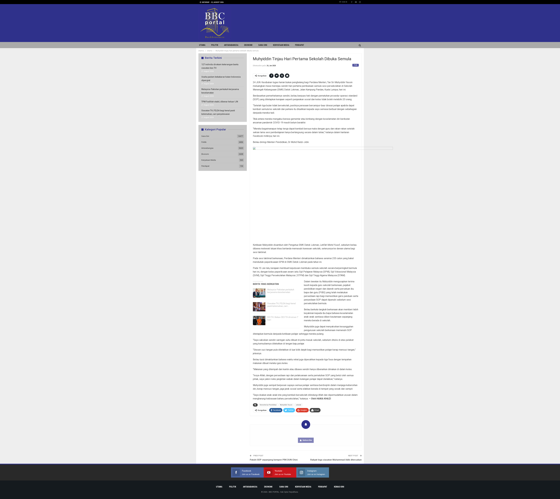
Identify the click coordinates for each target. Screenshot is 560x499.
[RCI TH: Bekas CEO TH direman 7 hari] (259, 320)
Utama (202, 45)
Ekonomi (248, 45)
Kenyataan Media (281, 45)
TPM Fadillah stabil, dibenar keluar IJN (219, 101)
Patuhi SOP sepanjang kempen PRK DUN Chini (274, 459)
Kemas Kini (339, 487)
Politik (214, 45)
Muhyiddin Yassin (286, 405)
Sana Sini (262, 45)
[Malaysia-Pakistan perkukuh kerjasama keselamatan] (259, 293)
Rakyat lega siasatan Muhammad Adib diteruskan (336, 459)
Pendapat (299, 45)
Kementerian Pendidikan (268, 405)
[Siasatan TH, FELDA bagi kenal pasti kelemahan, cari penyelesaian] (259, 306)
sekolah (298, 405)
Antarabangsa (231, 45)
